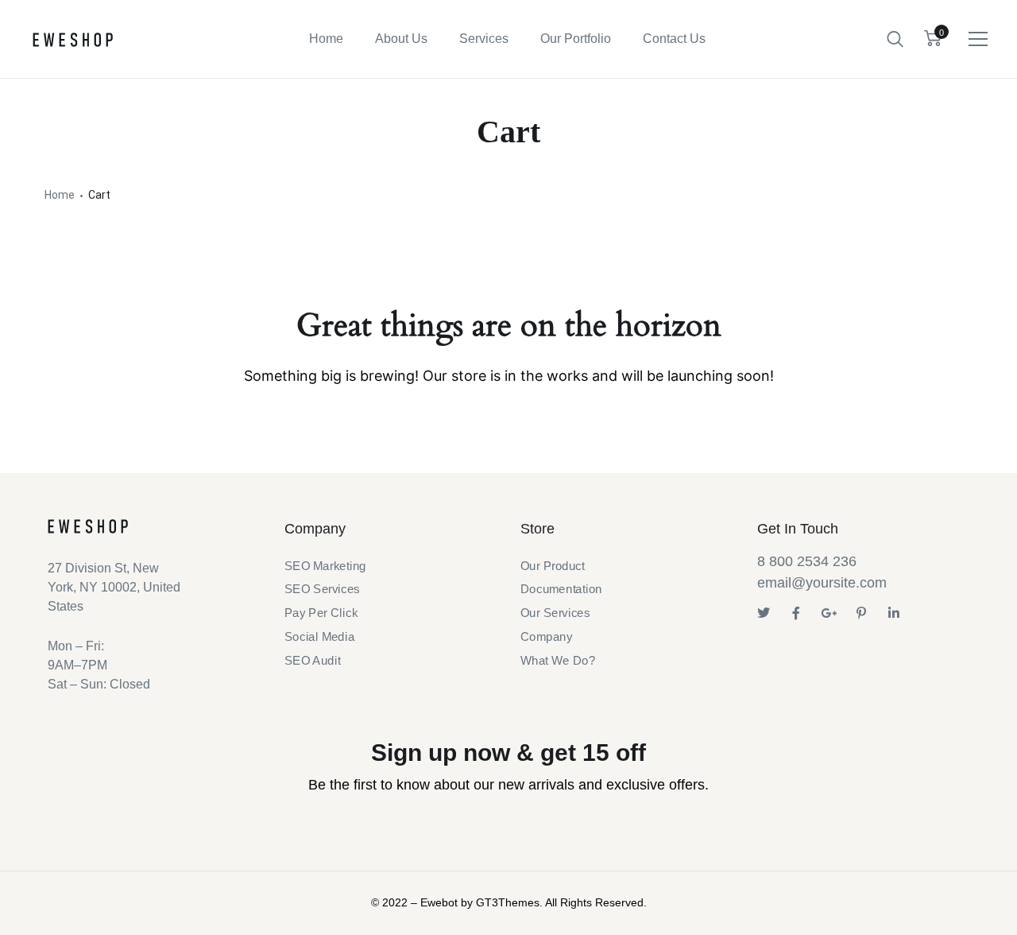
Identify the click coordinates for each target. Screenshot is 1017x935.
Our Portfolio (575, 38)
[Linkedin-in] (893, 613)
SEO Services (322, 590)
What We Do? (557, 660)
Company (546, 636)
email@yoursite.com (822, 583)
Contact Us (674, 38)
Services (483, 38)
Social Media (319, 636)
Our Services (555, 613)
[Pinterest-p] (861, 613)
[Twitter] (763, 613)
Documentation (561, 590)
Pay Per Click (321, 613)
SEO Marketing (325, 566)
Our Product (552, 566)
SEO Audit (312, 660)
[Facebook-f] (796, 613)
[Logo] (73, 39)
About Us (401, 38)
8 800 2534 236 (807, 561)
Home (326, 38)
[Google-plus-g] (828, 613)
